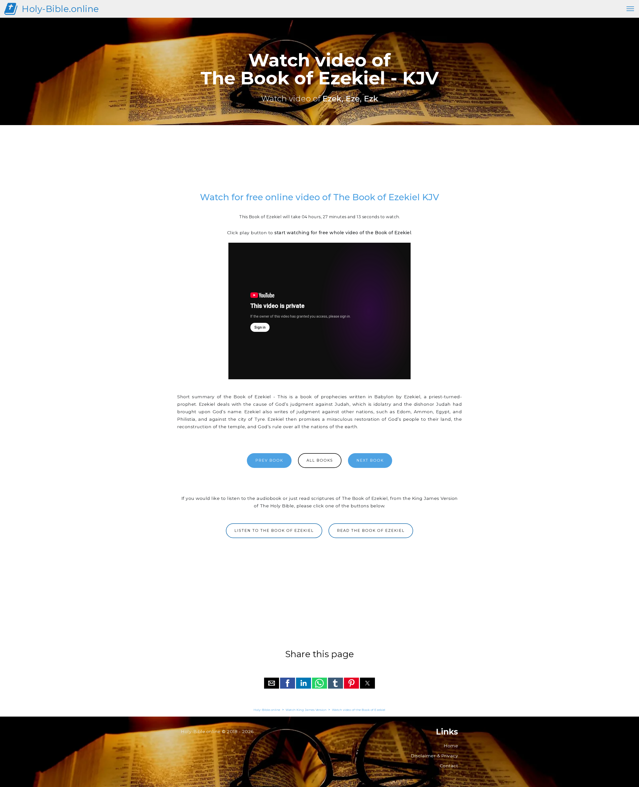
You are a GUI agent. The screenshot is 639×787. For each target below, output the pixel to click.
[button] (271, 683)
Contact (449, 765)
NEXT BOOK (370, 460)
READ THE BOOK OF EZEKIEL (371, 530)
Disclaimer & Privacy (434, 755)
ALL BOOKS (320, 460)
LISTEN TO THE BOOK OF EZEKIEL (274, 530)
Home (451, 745)
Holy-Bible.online (60, 8)
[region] (319, 161)
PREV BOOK (269, 460)
